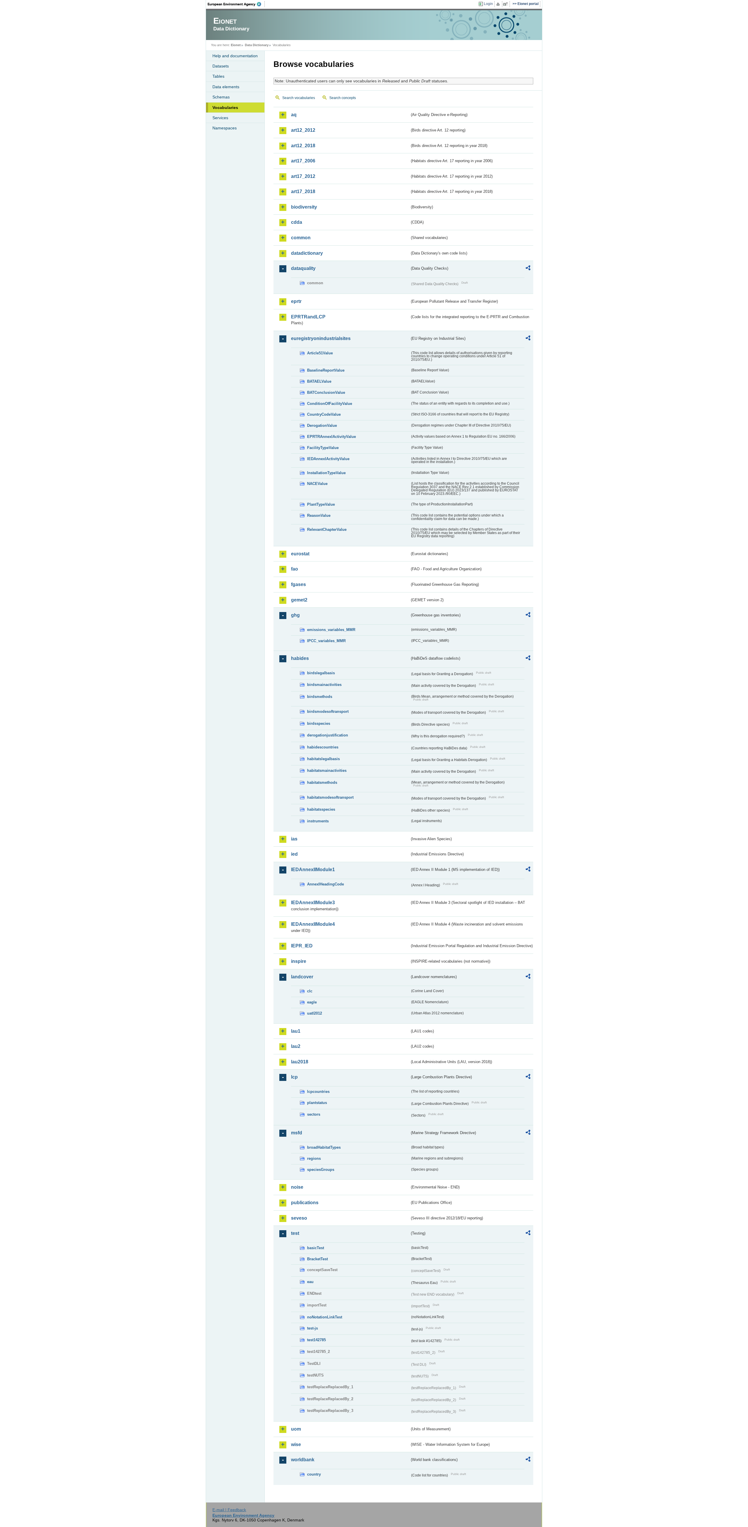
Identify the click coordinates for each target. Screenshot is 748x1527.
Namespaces (224, 128)
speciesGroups (320, 1169)
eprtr (296, 301)
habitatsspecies (321, 809)
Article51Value (320, 353)
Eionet (236, 45)
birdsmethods (319, 696)
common (301, 237)
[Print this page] (499, 4)
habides (300, 658)
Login (488, 4)
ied (294, 854)
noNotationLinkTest (324, 1317)
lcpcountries (318, 1091)
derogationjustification (327, 735)
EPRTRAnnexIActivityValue (331, 436)
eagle (312, 1002)
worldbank (302, 1459)
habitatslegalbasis (323, 759)
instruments (318, 821)
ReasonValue (318, 515)
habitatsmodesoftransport (330, 797)
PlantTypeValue (321, 504)
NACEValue (317, 483)
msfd (296, 1132)
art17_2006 (303, 160)
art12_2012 (303, 130)
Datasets (220, 66)
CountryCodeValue (324, 414)
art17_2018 (303, 191)
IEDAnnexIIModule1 (313, 869)
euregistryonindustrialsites (321, 338)
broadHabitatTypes (324, 1147)
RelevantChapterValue (327, 529)
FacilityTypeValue (323, 448)
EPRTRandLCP (308, 316)
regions (314, 1158)
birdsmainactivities (324, 684)
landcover (302, 976)
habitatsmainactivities (327, 770)
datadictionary (307, 253)
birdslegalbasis (321, 673)
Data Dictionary (257, 45)
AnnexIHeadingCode (325, 884)
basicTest (315, 1248)
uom (296, 1429)
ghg (295, 615)
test (295, 1233)
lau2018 (299, 1061)
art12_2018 (303, 145)
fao (294, 568)
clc (309, 991)
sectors (313, 1114)
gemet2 (299, 599)
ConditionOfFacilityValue (329, 403)
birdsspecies (318, 723)
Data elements (225, 86)
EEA (236, 4)
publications (304, 1202)
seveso (299, 1218)
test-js (312, 1328)
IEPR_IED (302, 945)
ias (294, 838)
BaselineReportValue (325, 370)
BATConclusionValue (326, 392)
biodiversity (304, 206)
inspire (298, 961)
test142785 (316, 1340)
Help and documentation (235, 55)
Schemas (221, 97)
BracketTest (317, 1259)
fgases (298, 584)
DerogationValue (322, 425)
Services (220, 117)
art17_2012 (303, 176)
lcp (294, 1076)
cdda (296, 222)
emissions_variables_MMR (331, 630)
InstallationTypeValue (326, 473)
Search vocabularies (298, 98)
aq (294, 114)
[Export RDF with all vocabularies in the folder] (528, 268)
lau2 (295, 1046)
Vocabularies (225, 107)
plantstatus (317, 1102)
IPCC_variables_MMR (326, 641)
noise (297, 1187)
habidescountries (322, 747)
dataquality (303, 268)
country (314, 1474)
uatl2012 (314, 1013)
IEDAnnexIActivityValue (328, 459)
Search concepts (342, 98)
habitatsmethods (322, 782)
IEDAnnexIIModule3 (313, 902)
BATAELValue (319, 381)
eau (310, 1282)
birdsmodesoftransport (328, 711)
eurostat (300, 553)
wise (296, 1444)
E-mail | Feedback (229, 1509)
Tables (218, 76)
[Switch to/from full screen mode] (506, 4)
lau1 (295, 1031)
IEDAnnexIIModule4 (313, 924)
